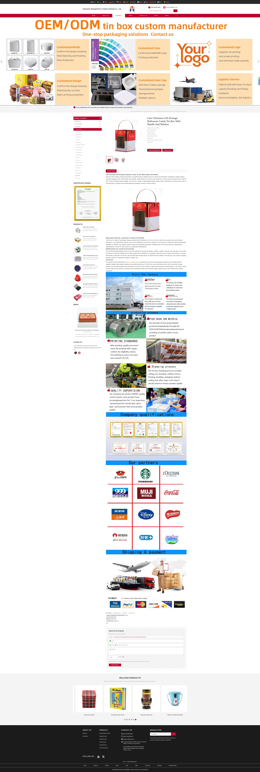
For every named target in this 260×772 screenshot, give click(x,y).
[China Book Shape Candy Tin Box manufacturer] (173, 698)
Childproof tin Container (80, 144)
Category (137, 111)
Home (93, 15)
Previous (74, 200)
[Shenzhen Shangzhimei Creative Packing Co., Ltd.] (132, 9)
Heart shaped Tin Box (105, 733)
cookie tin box (132, 612)
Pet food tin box (79, 172)
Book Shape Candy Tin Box (173, 714)
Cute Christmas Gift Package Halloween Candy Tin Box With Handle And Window (130, 637)
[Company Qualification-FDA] (87, 203)
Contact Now (167, 150)
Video (166, 15)
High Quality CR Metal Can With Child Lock (91, 283)
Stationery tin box (79, 162)
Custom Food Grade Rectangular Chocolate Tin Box (91, 293)
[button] (258, 61)
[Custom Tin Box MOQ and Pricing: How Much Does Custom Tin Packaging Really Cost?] (87, 317)
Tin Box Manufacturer (131, 761)
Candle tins (78, 157)
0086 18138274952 (155, 7)
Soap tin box (78, 160)
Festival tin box (77, 121)
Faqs (156, 15)
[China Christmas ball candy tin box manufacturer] (87, 698)
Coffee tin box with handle (88, 227)
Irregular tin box (103, 736)
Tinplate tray (78, 167)
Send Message (115, 664)
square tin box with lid (144, 714)
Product (119, 15)
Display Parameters (154, 150)
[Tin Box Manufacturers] (130, 61)
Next (101, 200)
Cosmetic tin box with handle (89, 236)
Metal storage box (79, 147)
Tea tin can (78, 139)
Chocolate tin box (79, 134)
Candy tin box (78, 137)
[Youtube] (79, 352)
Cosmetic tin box (79, 155)
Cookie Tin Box (79, 131)
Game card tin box (79, 165)
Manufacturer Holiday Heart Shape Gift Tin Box (91, 274)
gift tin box (150, 111)
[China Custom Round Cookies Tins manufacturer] (78, 268)
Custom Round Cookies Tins (89, 264)
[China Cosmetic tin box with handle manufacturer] (78, 239)
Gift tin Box (124, 612)
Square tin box (103, 739)
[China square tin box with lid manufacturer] (144, 698)
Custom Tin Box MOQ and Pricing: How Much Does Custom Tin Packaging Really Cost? (87, 330)
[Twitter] (75, 352)
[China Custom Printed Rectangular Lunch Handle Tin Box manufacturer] (78, 258)
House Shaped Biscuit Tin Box (116, 714)
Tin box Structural (78, 123)
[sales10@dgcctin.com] (107, 623)
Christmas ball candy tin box (87, 714)
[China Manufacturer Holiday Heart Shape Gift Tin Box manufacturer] (78, 277)
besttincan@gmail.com (171, 7)
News (130, 15)
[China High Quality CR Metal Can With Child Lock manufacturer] (78, 287)
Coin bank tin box (79, 152)
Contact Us (143, 15)
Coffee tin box (78, 142)
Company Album (172, 765)
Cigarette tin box (79, 149)
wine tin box (78, 178)
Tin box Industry (143, 111)
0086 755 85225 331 (128, 736)
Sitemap (159, 765)
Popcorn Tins (78, 170)
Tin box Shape (77, 126)
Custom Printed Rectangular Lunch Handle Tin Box (91, 255)
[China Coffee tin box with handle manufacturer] (78, 230)
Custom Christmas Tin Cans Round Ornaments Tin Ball (91, 246)
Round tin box (103, 742)
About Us (105, 15)
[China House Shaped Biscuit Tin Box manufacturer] (115, 698)
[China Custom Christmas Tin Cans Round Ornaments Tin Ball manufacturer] (78, 249)
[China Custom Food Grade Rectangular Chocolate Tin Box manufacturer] (78, 296)
